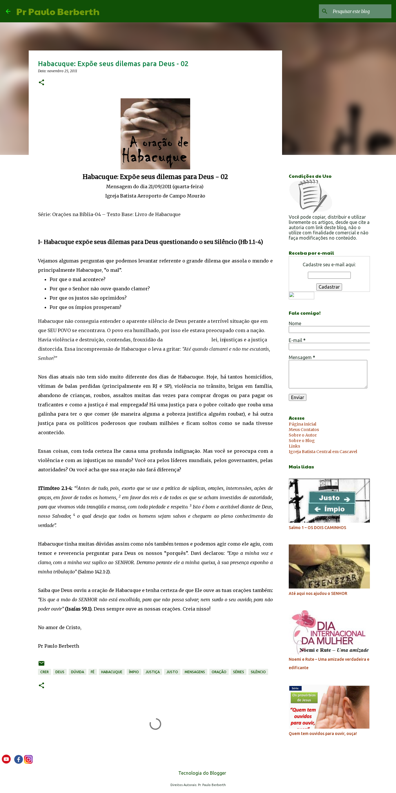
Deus (59, 672)
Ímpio (134, 672)
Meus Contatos (304, 429)
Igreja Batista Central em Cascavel (323, 451)
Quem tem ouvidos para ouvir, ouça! (323, 733)
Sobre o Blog (302, 440)
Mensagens (195, 672)
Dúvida (77, 672)
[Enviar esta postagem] (41, 665)
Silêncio (258, 672)
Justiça (153, 672)
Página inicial (302, 424)
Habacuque (111, 672)
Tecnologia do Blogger (201, 773)
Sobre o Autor (303, 435)
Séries (238, 672)
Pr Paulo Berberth (57, 11)
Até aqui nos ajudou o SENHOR (318, 593)
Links (294, 446)
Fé (93, 672)
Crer (44, 672)
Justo (172, 672)
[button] (41, 83)
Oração (219, 672)
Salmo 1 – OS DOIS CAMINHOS (317, 527)
